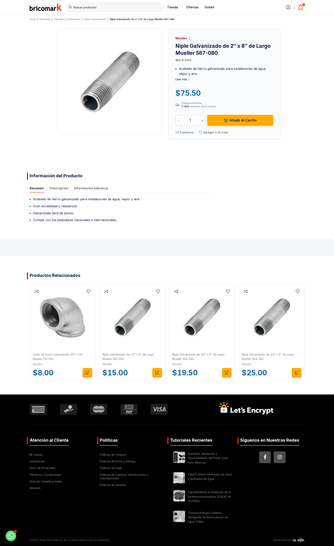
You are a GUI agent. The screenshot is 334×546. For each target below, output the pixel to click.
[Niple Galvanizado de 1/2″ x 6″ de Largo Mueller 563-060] (132, 317)
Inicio (33, 19)
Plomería (45, 19)
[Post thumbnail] (179, 458)
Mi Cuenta (36, 454)
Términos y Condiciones (45, 474)
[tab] (37, 188)
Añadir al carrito (243, 120)
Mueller (181, 38)
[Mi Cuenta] (288, 7)
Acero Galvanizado (95, 19)
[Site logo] (46, 7)
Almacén (35, 488)
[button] (87, 373)
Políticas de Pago (111, 468)
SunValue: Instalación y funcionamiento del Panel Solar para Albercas (208, 458)
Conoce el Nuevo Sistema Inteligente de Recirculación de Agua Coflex (208, 517)
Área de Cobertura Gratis (46, 481)
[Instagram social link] (279, 457)
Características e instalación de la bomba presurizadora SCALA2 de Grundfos (209, 496)
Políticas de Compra (113, 454)
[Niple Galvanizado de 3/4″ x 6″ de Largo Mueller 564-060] (202, 317)
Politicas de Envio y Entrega (118, 461)
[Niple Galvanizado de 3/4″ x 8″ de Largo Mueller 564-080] (271, 317)
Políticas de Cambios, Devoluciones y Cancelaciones (124, 476)
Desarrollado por (283, 540)
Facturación (37, 461)
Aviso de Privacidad (42, 468)
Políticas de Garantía (113, 485)
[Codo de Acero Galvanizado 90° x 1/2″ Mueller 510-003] (62, 317)
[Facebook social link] (265, 457)
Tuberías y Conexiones (67, 19)
